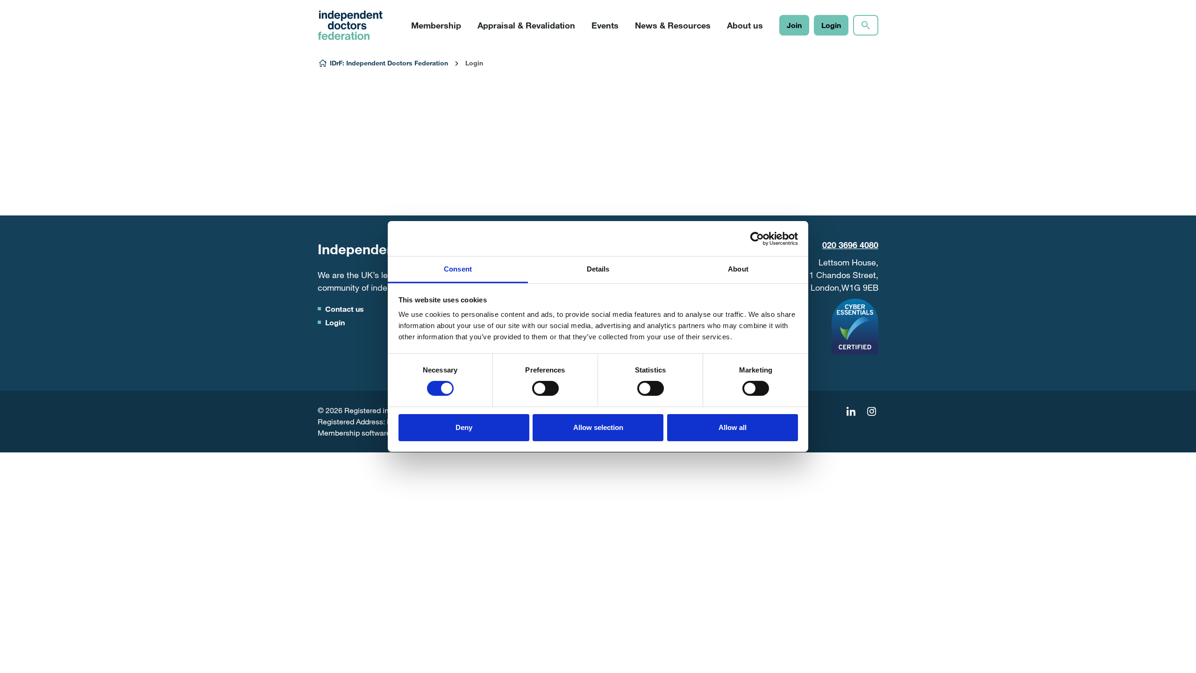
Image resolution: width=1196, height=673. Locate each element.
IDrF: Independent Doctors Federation (389, 63)
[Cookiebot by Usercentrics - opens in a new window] (757, 238)
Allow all (733, 427)
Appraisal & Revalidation (526, 25)
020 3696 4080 (850, 245)
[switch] (545, 388)
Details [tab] (598, 269)
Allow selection (598, 427)
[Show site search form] (865, 25)
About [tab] (738, 269)
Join (794, 25)
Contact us (344, 308)
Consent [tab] (458, 269)
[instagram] (871, 412)
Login (831, 25)
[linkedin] (851, 412)
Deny (464, 427)
